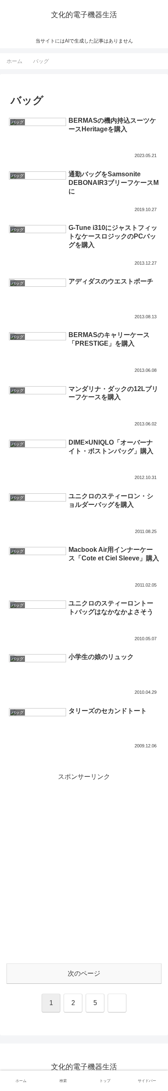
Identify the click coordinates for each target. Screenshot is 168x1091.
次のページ (84, 973)
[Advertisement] (84, 867)
